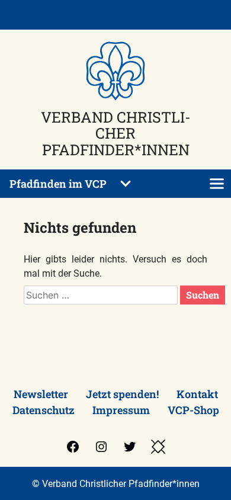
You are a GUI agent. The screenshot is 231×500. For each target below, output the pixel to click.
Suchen (202, 295)
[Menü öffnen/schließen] (217, 183)
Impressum (121, 410)
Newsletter (41, 394)
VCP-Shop (193, 410)
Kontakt (197, 394)
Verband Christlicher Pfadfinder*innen (116, 133)
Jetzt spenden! (122, 394)
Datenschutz (43, 410)
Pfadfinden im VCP (58, 184)
